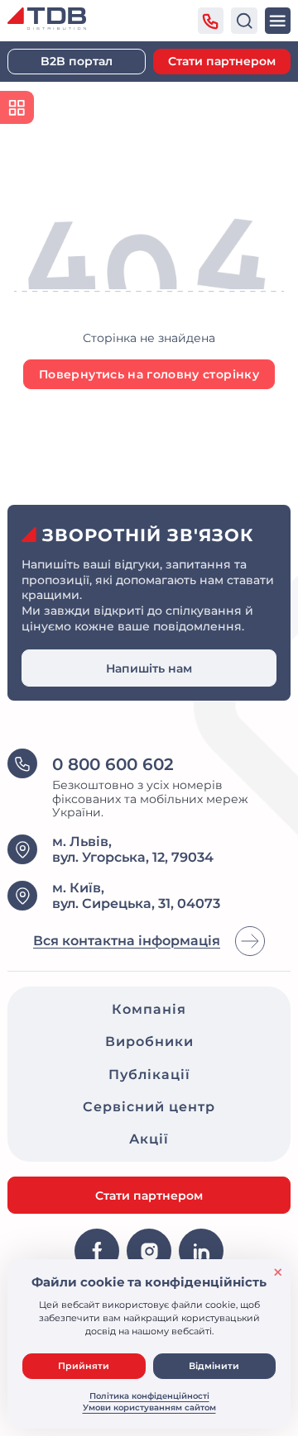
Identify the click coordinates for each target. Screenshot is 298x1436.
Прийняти (83, 1366)
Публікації (149, 1074)
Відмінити (214, 1366)
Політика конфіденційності (149, 1396)
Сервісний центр (149, 1107)
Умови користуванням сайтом (149, 1407)
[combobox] (244, 20)
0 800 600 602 (113, 764)
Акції (149, 1139)
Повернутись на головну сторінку (149, 374)
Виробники (149, 1041)
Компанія (149, 1009)
